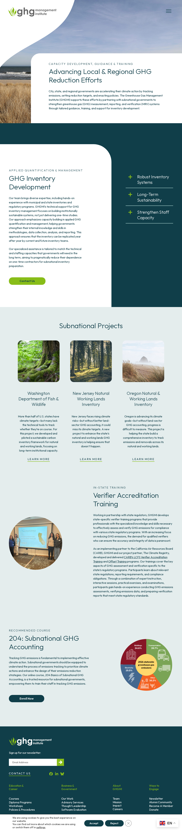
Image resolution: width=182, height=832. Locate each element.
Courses (14, 798)
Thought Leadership (73, 806)
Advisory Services (72, 802)
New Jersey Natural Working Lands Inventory (91, 399)
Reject (114, 823)
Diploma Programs (20, 802)
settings (40, 827)
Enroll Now (27, 698)
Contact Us (27, 281)
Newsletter (156, 798)
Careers (118, 809)
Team (116, 798)
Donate (154, 809)
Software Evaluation (73, 809)
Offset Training (117, 561)
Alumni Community (160, 802)
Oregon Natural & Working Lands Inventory (143, 399)
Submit (60, 762)
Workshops (16, 806)
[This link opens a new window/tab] (143, 388)
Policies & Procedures (22, 809)
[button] (168, 12)
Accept (94, 823)
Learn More (39, 459)
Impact (117, 805)
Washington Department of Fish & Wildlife (38, 399)
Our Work (67, 798)
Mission (117, 802)
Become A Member (161, 806)
